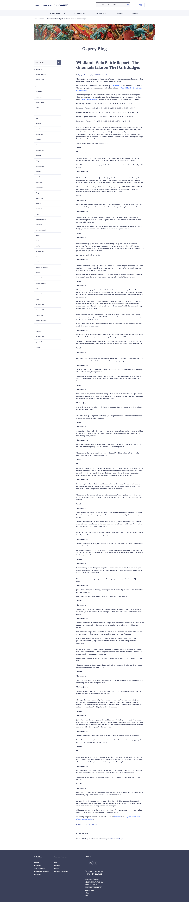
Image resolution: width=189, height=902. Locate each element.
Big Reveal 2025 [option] (40, 304)
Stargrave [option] (38, 193)
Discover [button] (119, 13)
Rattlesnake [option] (39, 326)
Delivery (56, 868)
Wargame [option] (38, 171)
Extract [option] (38, 235)
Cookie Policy (37, 874)
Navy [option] (37, 257)
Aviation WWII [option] (39, 315)
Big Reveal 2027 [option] (40, 336)
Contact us (57, 865)
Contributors (100, 13)
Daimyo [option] (38, 347)
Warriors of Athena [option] (41, 320)
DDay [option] (37, 299)
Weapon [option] (38, 113)
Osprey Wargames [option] (41, 283)
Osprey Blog (41, 19)
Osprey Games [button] (80, 13)
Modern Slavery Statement (41, 871)
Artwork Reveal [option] (40, 102)
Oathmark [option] (38, 331)
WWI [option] (37, 145)
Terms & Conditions (39, 868)
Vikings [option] (38, 161)
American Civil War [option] (41, 278)
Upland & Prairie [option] (40, 342)
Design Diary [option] (39, 187)
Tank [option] (37, 288)
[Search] (128, 5)
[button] (141, 4)
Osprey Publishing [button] (57, 13)
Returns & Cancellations (61, 871)
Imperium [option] (38, 203)
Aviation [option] (38, 214)
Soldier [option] (38, 272)
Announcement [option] (40, 166)
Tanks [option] (37, 108)
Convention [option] (39, 225)
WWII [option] (37, 118)
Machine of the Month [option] (42, 267)
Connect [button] (135, 13)
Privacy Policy (37, 865)
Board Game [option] (39, 177)
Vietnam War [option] (39, 198)
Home (35, 19)
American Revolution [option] (41, 230)
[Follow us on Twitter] (95, 863)
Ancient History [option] (40, 129)
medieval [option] (38, 155)
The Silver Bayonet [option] (41, 219)
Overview (36, 862)
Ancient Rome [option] (39, 134)
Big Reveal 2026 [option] (40, 310)
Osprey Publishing (41, 74)
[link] (84, 824)
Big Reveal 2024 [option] (40, 251)
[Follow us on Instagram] (91, 863)
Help (55, 862)
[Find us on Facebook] (87, 863)
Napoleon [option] (38, 139)
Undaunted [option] (39, 182)
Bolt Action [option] (39, 262)
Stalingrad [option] (38, 123)
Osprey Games (40, 80)
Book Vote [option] (39, 97)
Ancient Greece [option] (40, 150)
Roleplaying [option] (39, 92)
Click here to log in (116, 839)
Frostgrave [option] (39, 209)
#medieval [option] (39, 294)
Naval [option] (37, 241)
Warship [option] (38, 246)
